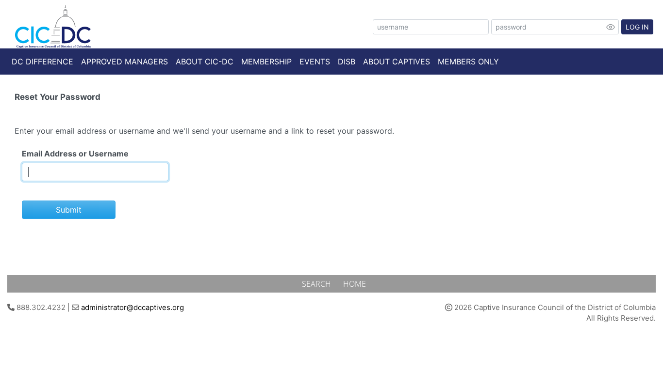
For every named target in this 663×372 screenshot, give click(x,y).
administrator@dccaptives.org (132, 307)
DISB (346, 61)
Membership (266, 61)
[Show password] (610, 27)
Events (314, 61)
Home (354, 284)
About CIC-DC (204, 61)
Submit (69, 210)
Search (317, 284)
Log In (637, 27)
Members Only (468, 61)
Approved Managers (124, 61)
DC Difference (42, 61)
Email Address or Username (75, 153)
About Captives (396, 61)
